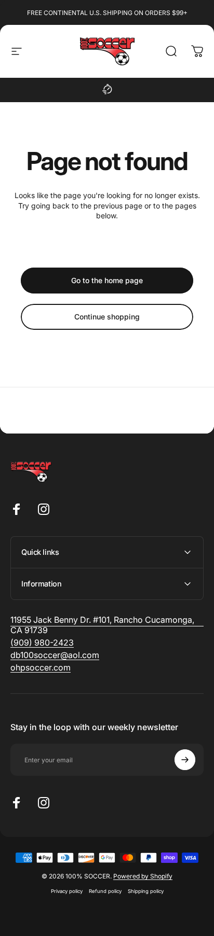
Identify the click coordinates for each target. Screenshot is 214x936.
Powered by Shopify (142, 876)
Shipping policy (146, 891)
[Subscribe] (185, 759)
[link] (42, 642)
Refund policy (105, 891)
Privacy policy (67, 891)
